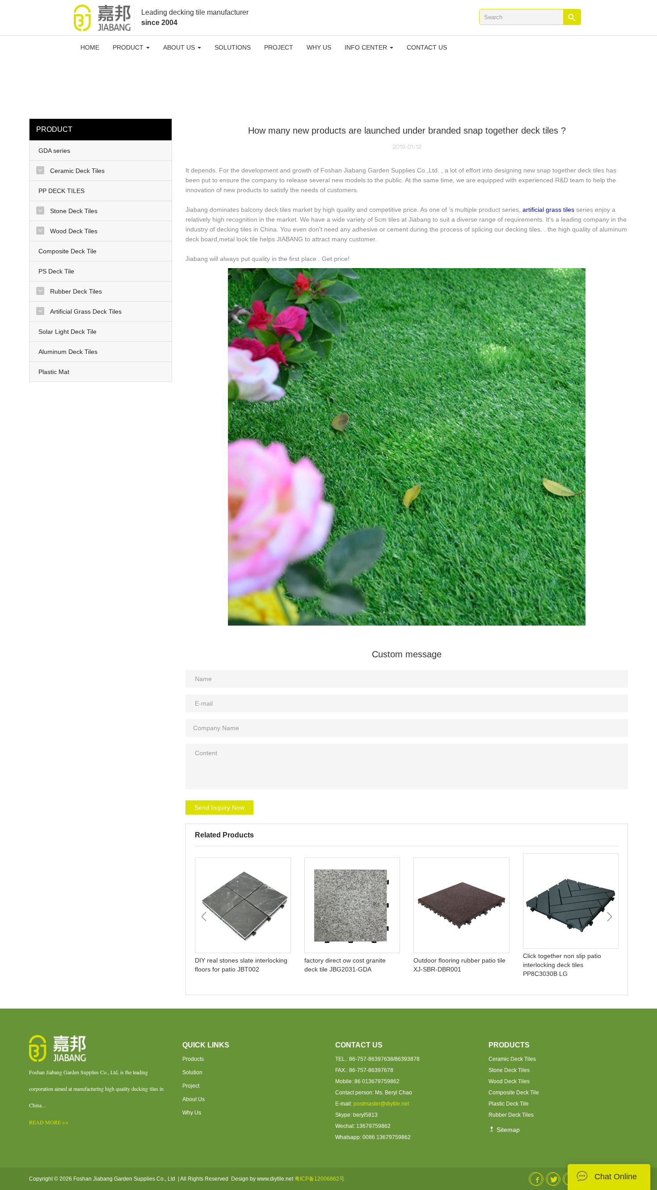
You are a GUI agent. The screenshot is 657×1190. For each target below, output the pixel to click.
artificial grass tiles (548, 209)
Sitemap (507, 1129)
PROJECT (278, 47)
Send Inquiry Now (219, 807)
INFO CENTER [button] (367, 47)
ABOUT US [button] (180, 47)
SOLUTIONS (233, 47)
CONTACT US (427, 47)
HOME (89, 47)
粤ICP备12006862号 (320, 1179)
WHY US (319, 47)
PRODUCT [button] (129, 47)
